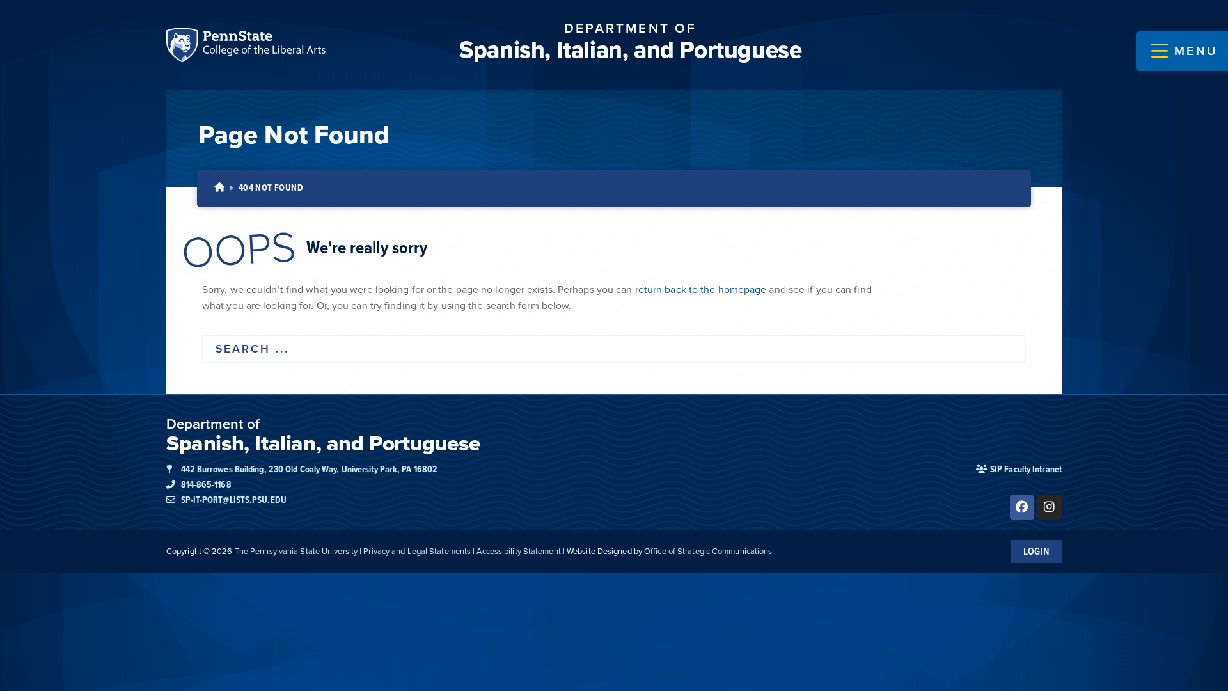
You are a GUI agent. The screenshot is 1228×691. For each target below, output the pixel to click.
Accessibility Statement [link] (518, 551)
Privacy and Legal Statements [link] (417, 551)
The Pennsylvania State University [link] (296, 551)
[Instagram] (1049, 507)
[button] (1184, 51)
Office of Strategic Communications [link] (708, 551)
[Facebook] (1022, 507)
